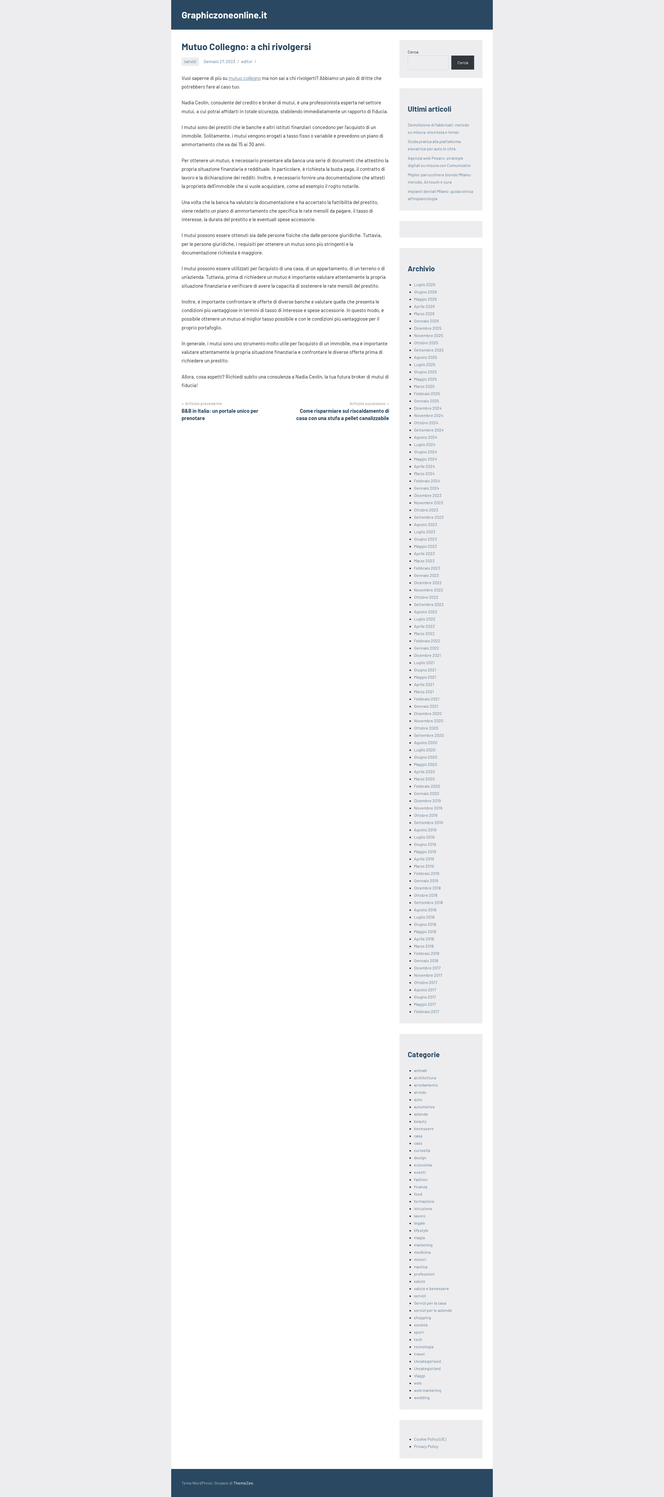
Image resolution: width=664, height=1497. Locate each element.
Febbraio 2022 (427, 640)
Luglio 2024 (424, 444)
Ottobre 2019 (425, 815)
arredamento (426, 1084)
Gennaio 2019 (426, 880)
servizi (190, 61)
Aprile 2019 (424, 858)
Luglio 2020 (424, 749)
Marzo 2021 (424, 691)
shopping (422, 1317)
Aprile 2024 (424, 466)
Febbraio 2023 (427, 567)
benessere (424, 1128)
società (420, 1324)
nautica (420, 1266)
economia (423, 1164)
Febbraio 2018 (426, 953)
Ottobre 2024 (426, 422)
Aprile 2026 (424, 306)
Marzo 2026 (424, 313)
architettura (425, 1077)
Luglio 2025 (424, 364)
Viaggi (419, 1375)
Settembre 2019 (428, 822)
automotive (424, 1106)
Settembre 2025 (429, 349)
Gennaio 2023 (426, 575)
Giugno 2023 (425, 538)
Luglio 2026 (424, 284)
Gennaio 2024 (426, 487)
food (418, 1193)
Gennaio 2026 (426, 320)
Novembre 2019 (428, 807)
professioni (424, 1273)
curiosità (422, 1150)
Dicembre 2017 (427, 967)
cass (418, 1143)
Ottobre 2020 (426, 727)
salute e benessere (431, 1288)
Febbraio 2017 (426, 1011)
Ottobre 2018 (425, 895)
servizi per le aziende (433, 1310)
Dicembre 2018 (427, 887)
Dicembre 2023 (427, 495)
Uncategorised (427, 1361)
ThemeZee (243, 1482)
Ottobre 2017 (425, 982)
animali (420, 1070)
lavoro (419, 1215)
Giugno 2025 (425, 371)
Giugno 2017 (425, 996)
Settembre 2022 (429, 604)
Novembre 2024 (428, 415)
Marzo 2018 (424, 945)
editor (246, 61)
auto (418, 1099)
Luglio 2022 (424, 618)
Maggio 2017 (425, 1004)
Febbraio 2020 (427, 786)
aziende (421, 1113)
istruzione (423, 1208)
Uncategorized (427, 1368)
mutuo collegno (245, 78)
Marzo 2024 (424, 473)
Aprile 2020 (424, 771)
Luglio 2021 (424, 662)
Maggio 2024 (425, 458)
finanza (420, 1186)
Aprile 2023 (424, 553)
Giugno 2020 (425, 756)
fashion (421, 1179)
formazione (424, 1201)
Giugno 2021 (425, 669)
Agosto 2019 (425, 829)
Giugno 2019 (425, 844)
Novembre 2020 (428, 720)
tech (418, 1339)
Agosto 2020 (425, 742)
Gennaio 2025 (426, 400)
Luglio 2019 (424, 836)
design (420, 1157)
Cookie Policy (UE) (430, 1439)
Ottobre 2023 (426, 509)
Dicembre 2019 (427, 800)
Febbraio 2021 (426, 698)
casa (418, 1135)
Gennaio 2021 (426, 706)
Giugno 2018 (425, 924)
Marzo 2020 (424, 778)
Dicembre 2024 (428, 408)
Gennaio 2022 (426, 647)
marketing (423, 1244)
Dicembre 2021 (427, 655)
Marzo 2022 (424, 633)
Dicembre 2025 (427, 328)
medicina (422, 1252)
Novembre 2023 (428, 502)
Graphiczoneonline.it (224, 14)
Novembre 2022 (428, 589)
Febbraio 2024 (427, 480)
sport (419, 1332)
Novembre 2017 (428, 975)
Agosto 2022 (425, 611)
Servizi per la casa (430, 1302)
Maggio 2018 (425, 931)
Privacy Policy (426, 1446)
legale (419, 1222)
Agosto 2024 (425, 437)
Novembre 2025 (428, 335)
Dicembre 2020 (428, 713)
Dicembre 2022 (428, 582)
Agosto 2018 (425, 909)
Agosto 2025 (425, 357)
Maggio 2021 (425, 677)
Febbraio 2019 (426, 873)
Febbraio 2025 (427, 393)
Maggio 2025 (425, 378)
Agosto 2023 (425, 524)
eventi (420, 1172)
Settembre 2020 (429, 735)
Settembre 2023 (429, 517)
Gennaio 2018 (426, 960)
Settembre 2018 (428, 902)
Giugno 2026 (425, 291)
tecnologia (423, 1346)
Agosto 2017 (425, 989)
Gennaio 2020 (426, 793)
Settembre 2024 (429, 429)
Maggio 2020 (425, 764)
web (418, 1382)
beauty (420, 1121)
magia (419, 1237)
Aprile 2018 (424, 938)
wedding (422, 1397)
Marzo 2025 (424, 386)
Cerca (413, 51)
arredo (420, 1092)
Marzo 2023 (424, 560)
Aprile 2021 (424, 684)
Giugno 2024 (425, 451)
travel (419, 1353)
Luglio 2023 (424, 531)
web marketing (427, 1390)
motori (420, 1259)
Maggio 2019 (425, 851)
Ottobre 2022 (426, 597)
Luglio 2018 (424, 916)
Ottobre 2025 (426, 342)
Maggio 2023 (425, 546)
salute (419, 1281)
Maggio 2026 (425, 298)
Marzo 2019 (424, 866)
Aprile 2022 (424, 626)
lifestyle (421, 1230)
